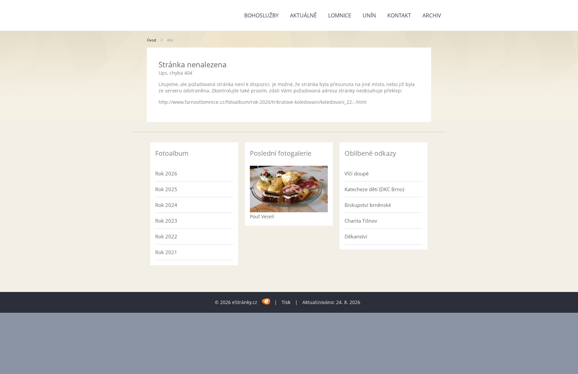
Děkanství (356, 236)
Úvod (151, 40)
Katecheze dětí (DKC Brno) (374, 189)
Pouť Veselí (262, 216)
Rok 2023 (166, 220)
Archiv (431, 15)
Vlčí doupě (357, 173)
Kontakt (399, 15)
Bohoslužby (261, 15)
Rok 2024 (166, 205)
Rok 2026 (166, 173)
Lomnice (339, 15)
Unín (369, 15)
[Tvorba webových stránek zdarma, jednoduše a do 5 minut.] (266, 301)
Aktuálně (303, 15)
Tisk (286, 302)
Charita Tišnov (361, 220)
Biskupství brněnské (368, 205)
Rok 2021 (166, 252)
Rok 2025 (166, 189)
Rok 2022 (166, 236)
